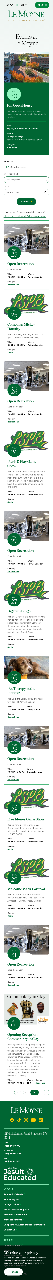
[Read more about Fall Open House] (27, 67)
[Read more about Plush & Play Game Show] (27, 441)
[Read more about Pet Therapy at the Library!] (27, 667)
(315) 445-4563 (12, 1161)
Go (34, 1092)
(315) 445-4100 (12, 1146)
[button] (42, 5)
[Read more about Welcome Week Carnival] (27, 868)
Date (7, 186)
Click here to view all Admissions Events (25, 216)
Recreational (13, 285)
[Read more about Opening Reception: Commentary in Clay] (27, 1009)
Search (8, 161)
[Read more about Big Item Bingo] (27, 590)
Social (10, 353)
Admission (12, 148)
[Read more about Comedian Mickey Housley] (27, 304)
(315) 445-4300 (12, 1153)
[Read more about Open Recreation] (27, 239)
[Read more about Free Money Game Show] (27, 798)
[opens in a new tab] (20, 1173)
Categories (11, 174)
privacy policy (37, 1263)
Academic (40, 1083)
